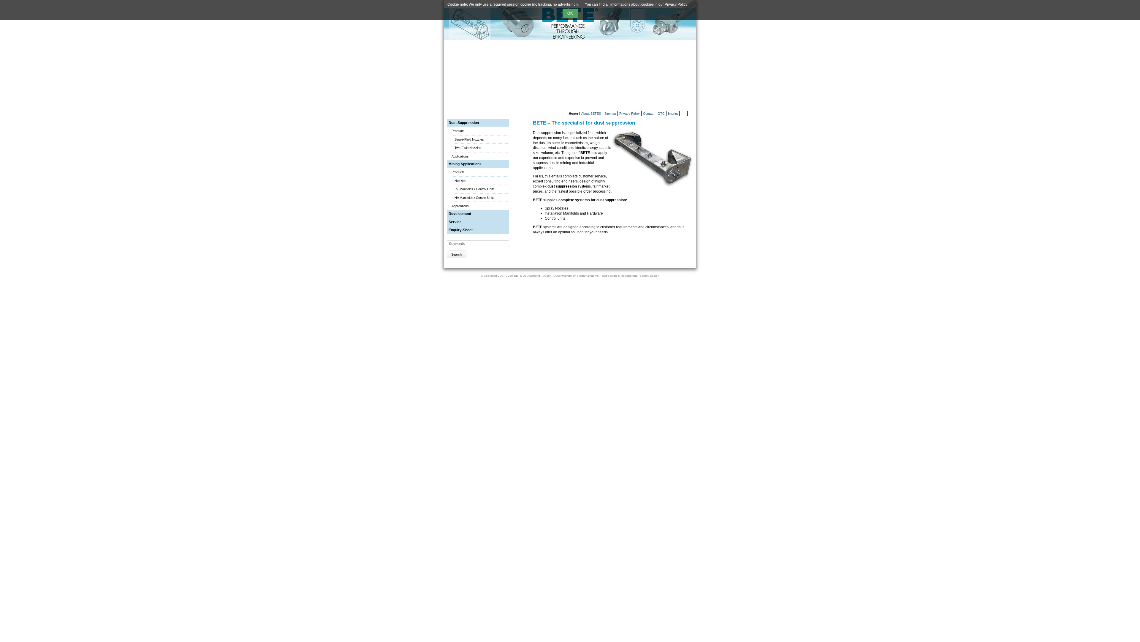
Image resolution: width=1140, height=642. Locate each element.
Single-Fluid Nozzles (469, 139)
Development (460, 214)
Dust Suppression (464, 123)
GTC (661, 113)
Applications (460, 156)
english (691, 113)
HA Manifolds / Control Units (475, 197)
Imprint (673, 113)
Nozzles (460, 180)
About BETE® (591, 113)
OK (570, 13)
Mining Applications (465, 164)
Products (458, 131)
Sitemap (610, 113)
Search (456, 254)
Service (455, 222)
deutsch (684, 113)
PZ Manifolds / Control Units (475, 189)
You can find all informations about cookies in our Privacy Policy (636, 4)
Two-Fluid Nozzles (468, 148)
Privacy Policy (629, 113)
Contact (648, 113)
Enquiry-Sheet (461, 230)
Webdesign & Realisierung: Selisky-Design (630, 275)
